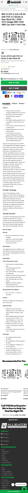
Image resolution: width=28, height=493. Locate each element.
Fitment (14, 103)
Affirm (3, 469)
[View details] (14, 426)
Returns (4, 457)
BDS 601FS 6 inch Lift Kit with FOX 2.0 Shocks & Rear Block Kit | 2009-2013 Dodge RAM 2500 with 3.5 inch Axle (12, 382)
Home (3, 449)
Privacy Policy (5, 460)
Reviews (21, 103)
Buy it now (14, 88)
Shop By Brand (5, 489)
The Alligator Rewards (7, 475)
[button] (14, 491)
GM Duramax (5, 480)
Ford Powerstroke (6, 482)
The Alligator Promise (7, 473)
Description (6, 103)
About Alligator (5, 451)
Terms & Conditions (6, 471)
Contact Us (4, 453)
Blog (3, 455)
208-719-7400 (14, 5)
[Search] (25, 9)
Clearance (4, 487)
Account (23, 2)
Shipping (4, 459)
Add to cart (14, 83)
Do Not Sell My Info (6, 462)
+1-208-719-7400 (19, 415)
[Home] (14, 2)
